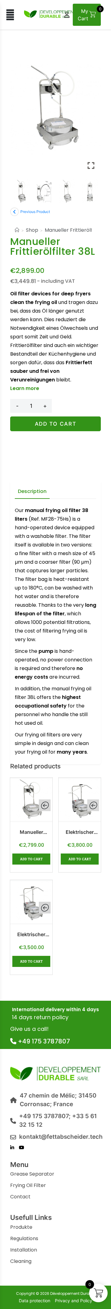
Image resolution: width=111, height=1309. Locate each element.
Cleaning (20, 1261)
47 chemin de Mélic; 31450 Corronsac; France (58, 1100)
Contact (20, 1196)
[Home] (17, 230)
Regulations (24, 1238)
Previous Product (35, 211)
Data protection (34, 1300)
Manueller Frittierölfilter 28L (31, 832)
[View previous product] (14, 211)
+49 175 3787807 (43, 1041)
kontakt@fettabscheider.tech (60, 1136)
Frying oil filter (28, 1185)
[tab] (32, 492)
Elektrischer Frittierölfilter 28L (79, 832)
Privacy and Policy (73, 1300)
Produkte (21, 1227)
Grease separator (32, 1173)
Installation (23, 1249)
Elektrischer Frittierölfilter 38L (31, 934)
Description (32, 491)
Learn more (24, 388)
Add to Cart (55, 424)
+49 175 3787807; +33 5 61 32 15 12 (58, 1121)
